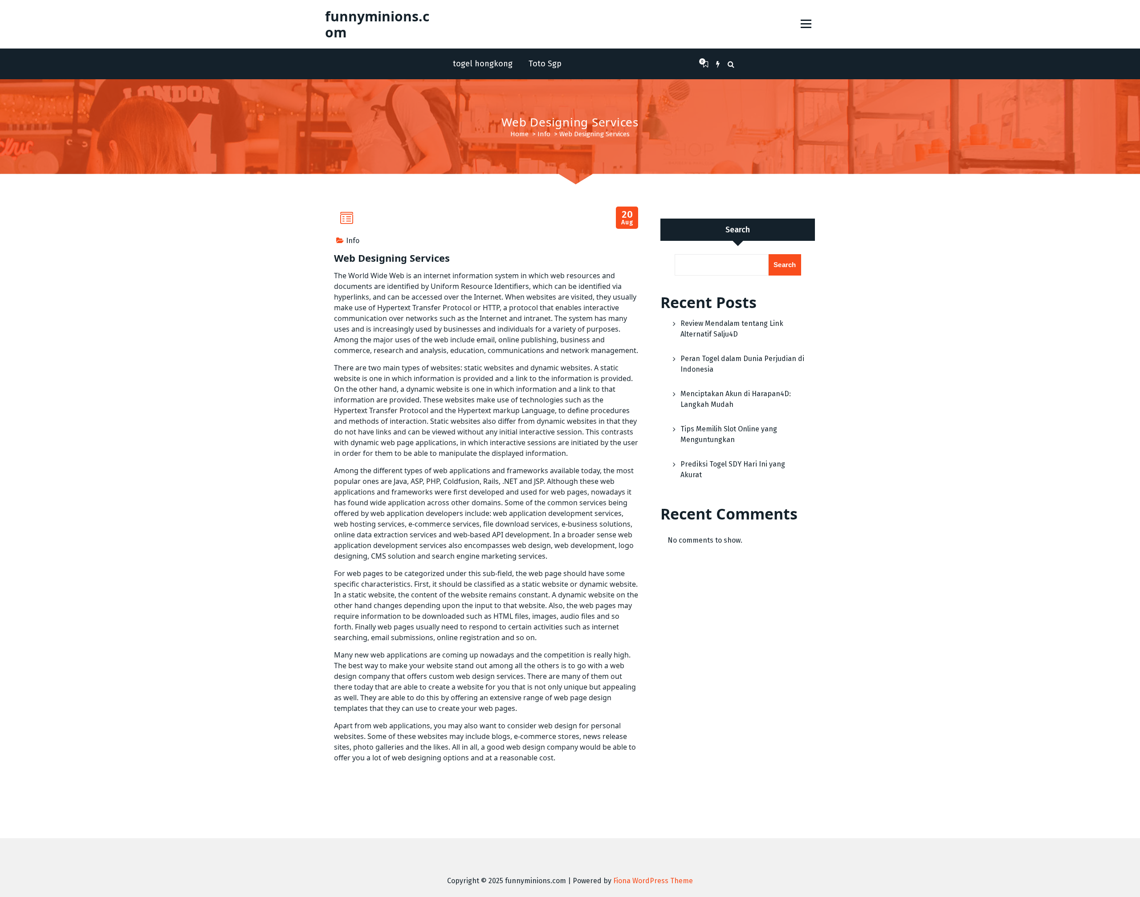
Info (543, 134)
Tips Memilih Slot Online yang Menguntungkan (728, 434)
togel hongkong (483, 64)
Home (519, 134)
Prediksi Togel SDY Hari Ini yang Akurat (732, 469)
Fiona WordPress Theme (653, 881)
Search (737, 230)
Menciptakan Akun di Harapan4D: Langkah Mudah (735, 399)
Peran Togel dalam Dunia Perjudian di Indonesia (742, 363)
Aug (627, 218)
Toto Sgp (545, 64)
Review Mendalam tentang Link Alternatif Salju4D (731, 328)
